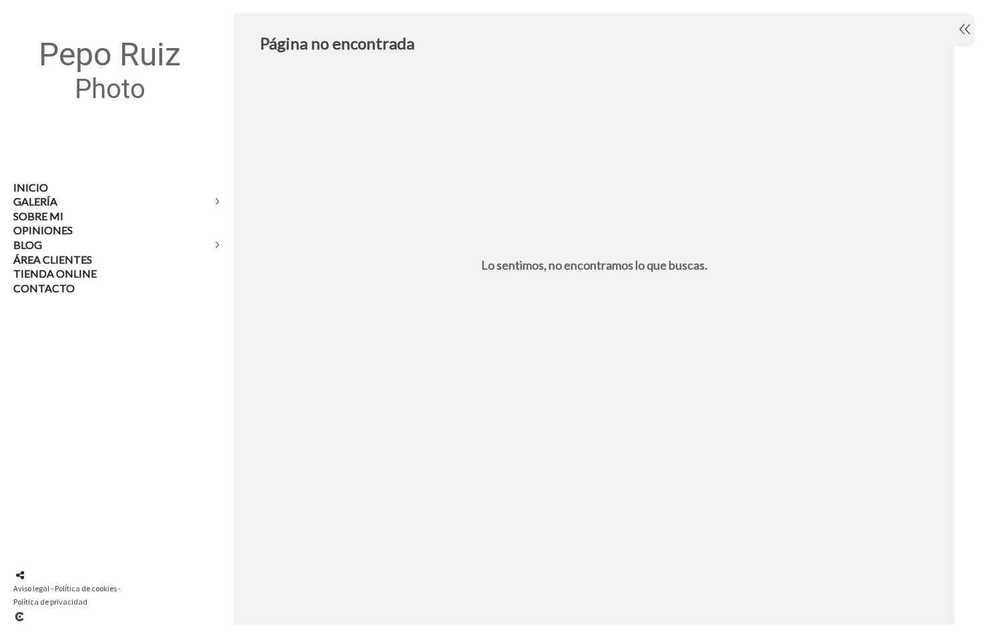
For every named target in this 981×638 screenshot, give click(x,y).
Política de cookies (86, 588)
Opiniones (43, 230)
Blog (27, 244)
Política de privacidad (50, 602)
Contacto (44, 288)
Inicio (30, 187)
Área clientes (52, 259)
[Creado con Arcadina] (99, 616)
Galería (35, 201)
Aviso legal (31, 588)
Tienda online (55, 273)
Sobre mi (38, 216)
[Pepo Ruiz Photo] (110, 127)
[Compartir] (20, 575)
